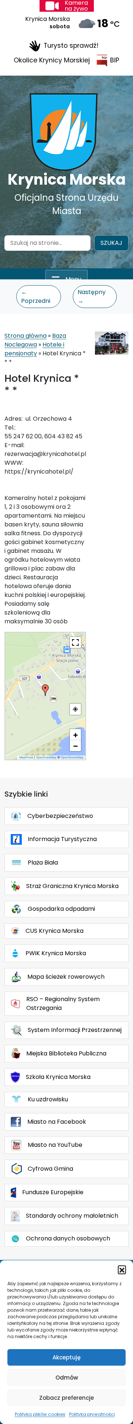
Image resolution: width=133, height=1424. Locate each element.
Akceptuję (66, 1357)
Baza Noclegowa (35, 340)
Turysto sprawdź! (71, 45)
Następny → (92, 296)
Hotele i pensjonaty (34, 349)
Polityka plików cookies (40, 1414)
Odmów (66, 1377)
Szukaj (111, 243)
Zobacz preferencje (66, 1398)
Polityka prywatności (92, 1414)
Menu (73, 279)
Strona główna (25, 335)
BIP (114, 60)
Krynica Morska (67, 179)
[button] (122, 1269)
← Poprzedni (35, 296)
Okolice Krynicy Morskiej (52, 60)
